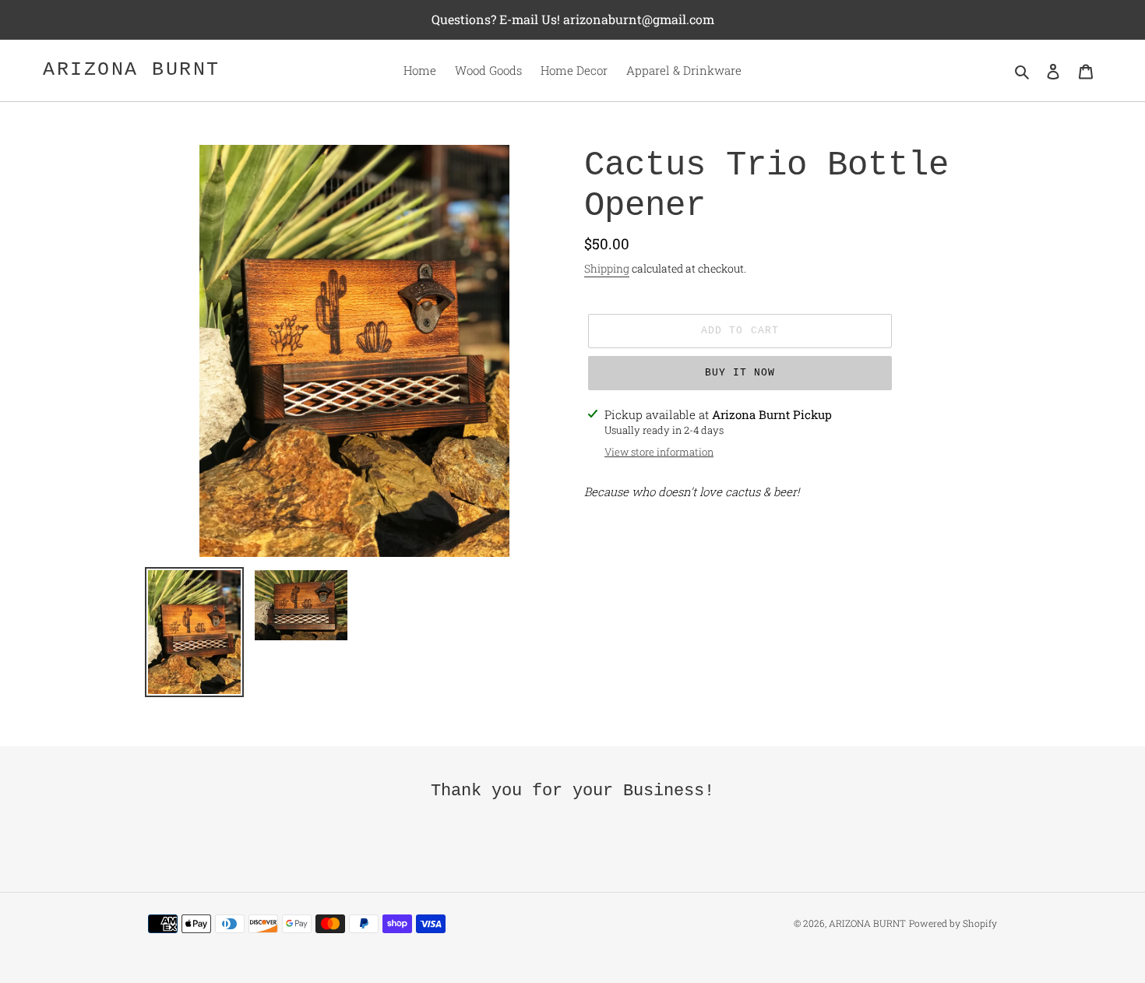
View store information (658, 452)
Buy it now (740, 373)
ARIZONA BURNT (131, 69)
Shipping (606, 268)
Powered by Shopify (953, 923)
